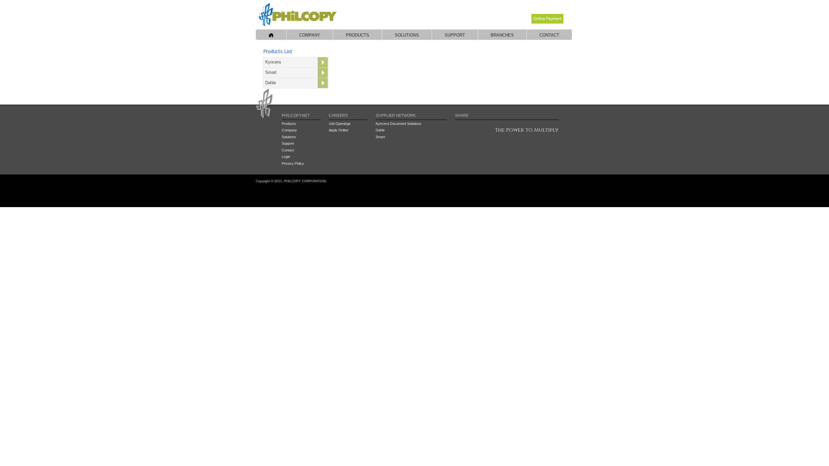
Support (455, 35)
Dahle (270, 82)
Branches (502, 35)
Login (286, 157)
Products (357, 35)
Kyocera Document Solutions (398, 124)
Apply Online (338, 130)
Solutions (407, 35)
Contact (549, 35)
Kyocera (273, 62)
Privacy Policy (293, 163)
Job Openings (340, 124)
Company (309, 35)
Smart (271, 72)
